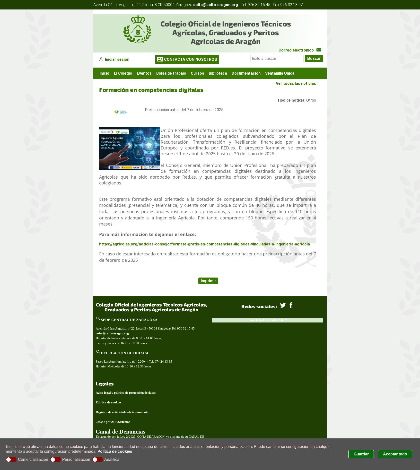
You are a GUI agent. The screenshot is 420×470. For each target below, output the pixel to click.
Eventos (144, 73)
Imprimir (208, 281)
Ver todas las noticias (296, 83)
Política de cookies (114, 451)
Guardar (361, 454)
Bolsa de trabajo (171, 73)
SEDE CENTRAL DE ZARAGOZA (129, 320)
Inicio (104, 73)
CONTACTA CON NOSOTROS (190, 59)
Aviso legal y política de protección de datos (126, 392)
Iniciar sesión (117, 59)
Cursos (197, 73)
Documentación (246, 73)
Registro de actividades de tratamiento (122, 412)
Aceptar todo (395, 454)
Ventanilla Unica (279, 73)
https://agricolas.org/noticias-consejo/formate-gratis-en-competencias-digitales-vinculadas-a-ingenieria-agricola (205, 244)
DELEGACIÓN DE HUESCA (125, 353)
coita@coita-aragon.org (215, 4)
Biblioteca (218, 73)
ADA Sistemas (120, 422)
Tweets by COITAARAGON (268, 320)
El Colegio (123, 73)
